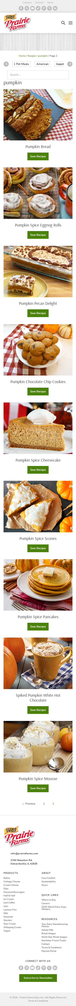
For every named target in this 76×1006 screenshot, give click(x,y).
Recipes (32, 56)
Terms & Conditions (52, 947)
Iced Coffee (9, 902)
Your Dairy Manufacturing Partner (55, 925)
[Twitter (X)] (49, 8)
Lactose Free (10, 909)
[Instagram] (27, 8)
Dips (6, 888)
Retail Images (49, 933)
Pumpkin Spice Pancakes (38, 616)
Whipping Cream (12, 927)
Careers (27, 2)
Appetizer (62, 64)
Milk (6, 913)
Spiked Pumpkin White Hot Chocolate (38, 697)
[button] (63, 23)
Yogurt (7, 930)
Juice (6, 906)
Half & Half (9, 895)
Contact (39, 2)
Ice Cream (9, 899)
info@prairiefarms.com (24, 853)
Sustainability (49, 881)
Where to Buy (49, 899)
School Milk (47, 930)
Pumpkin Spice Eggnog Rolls (38, 225)
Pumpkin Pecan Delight (38, 303)
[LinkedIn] (55, 8)
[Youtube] (32, 8)
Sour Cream (10, 923)
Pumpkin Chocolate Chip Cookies (38, 381)
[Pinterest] (44, 8)
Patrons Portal (49, 951)
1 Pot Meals (21, 64)
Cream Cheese (11, 885)
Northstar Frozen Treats (54, 940)
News (50, 2)
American (42, 64)
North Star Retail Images (54, 937)
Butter (7, 878)
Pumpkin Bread (38, 146)
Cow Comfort (48, 878)
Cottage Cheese (12, 881)
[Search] (65, 75)
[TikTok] (38, 8)
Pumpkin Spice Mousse (38, 778)
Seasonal (8, 916)
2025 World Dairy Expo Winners (54, 908)
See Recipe (39, 157)
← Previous (28, 803)
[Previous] (6, 64)
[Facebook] (21, 8)
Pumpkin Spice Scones (38, 538)
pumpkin (43, 56)
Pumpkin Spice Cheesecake (38, 460)
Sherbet (8, 920)
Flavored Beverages (14, 892)
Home (22, 56)
